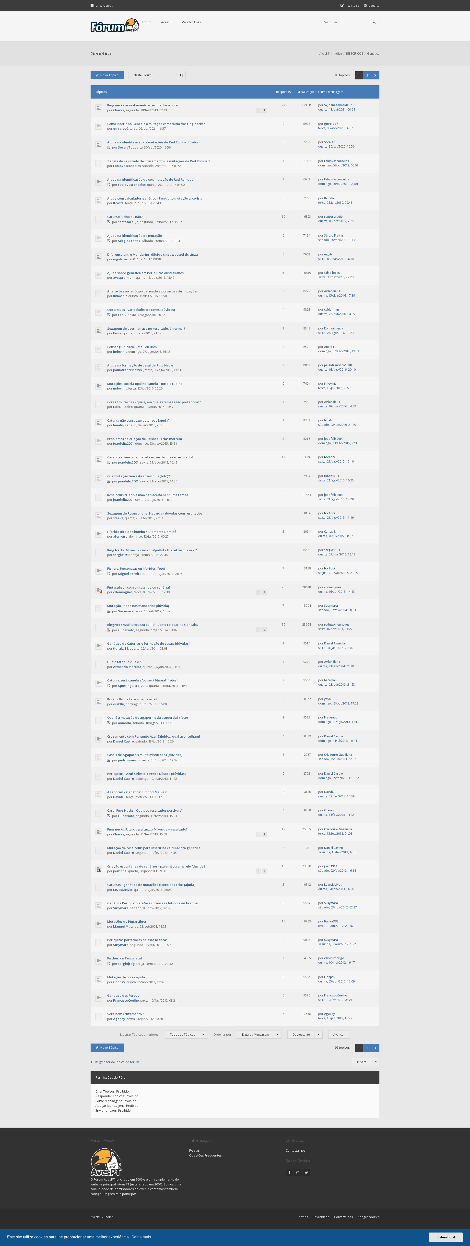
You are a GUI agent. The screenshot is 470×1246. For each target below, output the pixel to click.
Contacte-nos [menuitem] (343, 1217)
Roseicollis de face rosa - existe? (132, 699)
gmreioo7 (120, 128)
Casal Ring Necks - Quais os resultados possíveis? (145, 810)
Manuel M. (121, 926)
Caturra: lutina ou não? (125, 216)
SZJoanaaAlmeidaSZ (338, 105)
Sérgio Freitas (129, 241)
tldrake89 (120, 648)
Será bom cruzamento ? (125, 1014)
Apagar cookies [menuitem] (368, 1217)
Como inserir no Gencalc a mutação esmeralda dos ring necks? (156, 124)
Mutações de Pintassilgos (127, 921)
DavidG (119, 797)
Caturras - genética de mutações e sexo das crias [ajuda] (151, 884)
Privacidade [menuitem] (321, 1217)
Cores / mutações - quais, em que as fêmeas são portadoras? (154, 402)
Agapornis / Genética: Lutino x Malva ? (137, 792)
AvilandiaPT (332, 291)
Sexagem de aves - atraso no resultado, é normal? (146, 328)
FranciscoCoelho (126, 1000)
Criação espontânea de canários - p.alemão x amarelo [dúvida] (156, 866)
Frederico (330, 717)
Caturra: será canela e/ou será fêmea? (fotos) (142, 680)
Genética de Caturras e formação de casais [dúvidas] (148, 643)
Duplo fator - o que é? (124, 662)
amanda (124, 723)
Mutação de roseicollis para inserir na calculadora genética (153, 848)
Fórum (146, 22)
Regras (194, 1150)
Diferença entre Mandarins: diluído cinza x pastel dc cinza (152, 254)
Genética (101, 53)
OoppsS (119, 982)
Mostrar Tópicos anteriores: (157, 1034)
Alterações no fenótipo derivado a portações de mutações (152, 291)
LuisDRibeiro (123, 406)
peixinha (120, 871)
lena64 (118, 425)
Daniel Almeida (334, 643)
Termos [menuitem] (302, 1217)
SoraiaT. (124, 147)
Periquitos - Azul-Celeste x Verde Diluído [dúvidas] (146, 773)
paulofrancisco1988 (128, 370)
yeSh (327, 699)
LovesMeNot (122, 889)
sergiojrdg (126, 963)
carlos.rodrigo (334, 958)
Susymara (125, 611)
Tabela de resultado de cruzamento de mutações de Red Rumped (158, 161)
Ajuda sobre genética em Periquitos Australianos (145, 273)
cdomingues (122, 592)
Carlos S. (330, 531)
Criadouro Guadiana (338, 755)
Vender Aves (191, 22)
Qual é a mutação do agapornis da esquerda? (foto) (147, 717)
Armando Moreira (127, 667)
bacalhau (330, 680)
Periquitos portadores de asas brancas (137, 940)
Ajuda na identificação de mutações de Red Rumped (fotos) (153, 142)
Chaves (118, 110)
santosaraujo (128, 222)
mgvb (117, 259)
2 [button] (367, 75)
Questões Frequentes (205, 1155)
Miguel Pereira (129, 573)
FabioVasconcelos (127, 166)
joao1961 (330, 866)
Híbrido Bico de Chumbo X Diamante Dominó (141, 531)
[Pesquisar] (374, 22)
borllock (330, 457)
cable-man (331, 309)
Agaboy (119, 1019)
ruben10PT (331, 476)
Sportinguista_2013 (133, 685)
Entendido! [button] (445, 1237)
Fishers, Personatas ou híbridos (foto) (136, 568)
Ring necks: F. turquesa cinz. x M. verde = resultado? (147, 829)
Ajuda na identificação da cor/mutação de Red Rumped (150, 179)
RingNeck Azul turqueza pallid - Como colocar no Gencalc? (153, 624)
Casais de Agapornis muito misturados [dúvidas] (144, 755)
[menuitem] (372, 5)
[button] (375, 75)
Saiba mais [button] (141, 1237)
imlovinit (120, 296)
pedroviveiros (129, 760)
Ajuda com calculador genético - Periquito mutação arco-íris (154, 198)
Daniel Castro (123, 741)
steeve (118, 518)
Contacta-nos (296, 1150)
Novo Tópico (109, 75)
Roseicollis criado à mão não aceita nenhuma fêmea (147, 495)
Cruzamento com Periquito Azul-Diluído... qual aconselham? (153, 736)
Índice (109, 1217)
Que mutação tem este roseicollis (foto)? (138, 476)
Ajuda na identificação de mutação (134, 235)
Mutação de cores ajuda (126, 977)
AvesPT (166, 22)
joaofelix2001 (123, 443)
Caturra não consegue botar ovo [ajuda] (138, 420)
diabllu (118, 704)
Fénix (122, 315)
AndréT (329, 347)
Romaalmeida (333, 328)
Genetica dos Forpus (123, 995)
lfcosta (118, 203)
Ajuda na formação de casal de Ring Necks (140, 365)
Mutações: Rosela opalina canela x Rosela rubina (144, 383)
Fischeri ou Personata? (124, 958)
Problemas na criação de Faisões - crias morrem (144, 439)
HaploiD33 (331, 921)
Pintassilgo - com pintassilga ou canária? (139, 587)
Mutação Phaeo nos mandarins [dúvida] (138, 606)
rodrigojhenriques (336, 624)
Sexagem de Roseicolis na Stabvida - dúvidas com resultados (154, 513)
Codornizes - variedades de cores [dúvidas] (141, 309)
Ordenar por (241, 1034)
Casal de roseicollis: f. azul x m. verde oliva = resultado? (150, 457)
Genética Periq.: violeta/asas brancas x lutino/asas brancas (153, 903)
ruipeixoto (126, 630)
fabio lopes (332, 273)
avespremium (123, 277)
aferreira (120, 536)
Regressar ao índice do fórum (117, 1062)
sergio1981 (121, 555)
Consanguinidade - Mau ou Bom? (132, 347)
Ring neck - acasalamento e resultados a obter (143, 105)
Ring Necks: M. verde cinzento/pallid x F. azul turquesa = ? (152, 550)
